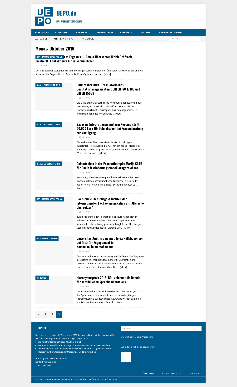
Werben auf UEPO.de (63, 39)
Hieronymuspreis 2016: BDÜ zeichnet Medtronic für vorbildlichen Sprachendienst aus (108, 279)
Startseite (42, 32)
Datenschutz (87, 39)
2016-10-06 (84, 97)
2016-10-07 (43, 65)
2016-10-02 (84, 251)
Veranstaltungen (170, 32)
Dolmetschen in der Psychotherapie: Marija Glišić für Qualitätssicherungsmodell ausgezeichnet (109, 165)
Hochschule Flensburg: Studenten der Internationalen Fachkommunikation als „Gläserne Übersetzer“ (110, 203)
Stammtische (104, 32)
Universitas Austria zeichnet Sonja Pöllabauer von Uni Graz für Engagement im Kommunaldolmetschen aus (110, 242)
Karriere (81, 32)
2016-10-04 (84, 172)
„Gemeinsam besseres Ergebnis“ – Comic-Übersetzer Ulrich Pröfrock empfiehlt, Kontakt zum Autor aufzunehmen (83, 58)
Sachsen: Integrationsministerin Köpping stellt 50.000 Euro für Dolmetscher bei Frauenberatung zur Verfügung (110, 128)
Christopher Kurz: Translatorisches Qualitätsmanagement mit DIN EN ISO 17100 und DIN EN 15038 (108, 89)
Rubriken (61, 32)
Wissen (145, 32)
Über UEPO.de (41, 39)
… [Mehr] (106, 74)
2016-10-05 (84, 137)
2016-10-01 (84, 286)
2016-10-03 (84, 211)
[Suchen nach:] (185, 38)
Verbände (126, 32)
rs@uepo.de (50, 361)
